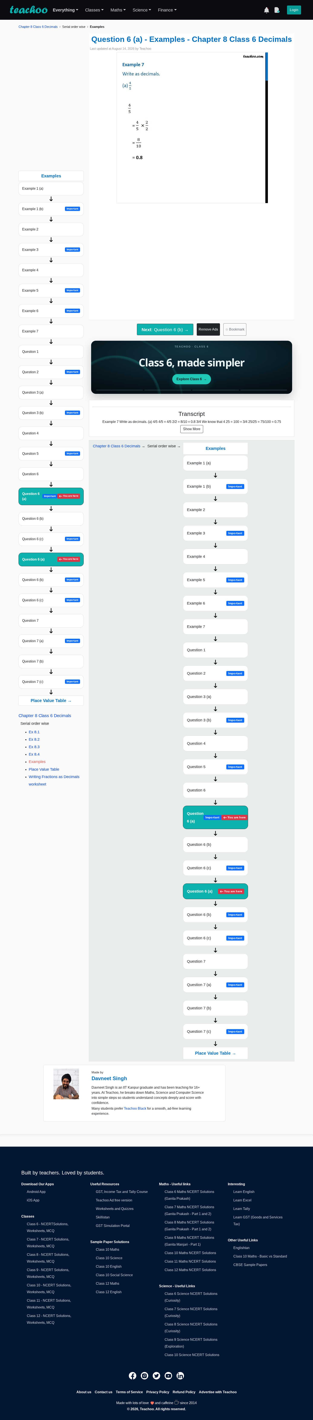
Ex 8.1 (34, 732)
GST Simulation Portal (113, 1226)
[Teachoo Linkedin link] (180, 1375)
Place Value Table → (51, 700)
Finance (165, 10)
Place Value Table (44, 769)
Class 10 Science (109, 1258)
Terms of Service (129, 1392)
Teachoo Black (135, 1108)
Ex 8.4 (34, 754)
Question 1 (30, 351)
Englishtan (241, 1248)
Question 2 (50, 372)
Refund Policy (184, 1392)
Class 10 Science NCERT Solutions (192, 1355)
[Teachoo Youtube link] (169, 1375)
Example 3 (50, 250)
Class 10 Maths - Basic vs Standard (260, 1256)
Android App (36, 1192)
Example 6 (50, 311)
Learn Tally (241, 1209)
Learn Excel (242, 1200)
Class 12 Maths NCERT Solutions (190, 1270)
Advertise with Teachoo (218, 1392)
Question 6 (30, 474)
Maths (116, 10)
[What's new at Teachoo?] (266, 10)
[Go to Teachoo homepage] (28, 10)
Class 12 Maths (107, 1283)
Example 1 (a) (32, 188)
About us (83, 1392)
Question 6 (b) (32, 518)
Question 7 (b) (32, 661)
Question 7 (30, 620)
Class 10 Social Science (114, 1275)
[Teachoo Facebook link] (133, 1375)
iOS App (33, 1200)
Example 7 (30, 331)
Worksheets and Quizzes (115, 1209)
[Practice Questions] (277, 10)
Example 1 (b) (50, 209)
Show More (191, 429)
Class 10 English (109, 1266)
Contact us (103, 1392)
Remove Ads (208, 329)
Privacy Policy (157, 1392)
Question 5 (50, 453)
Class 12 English (109, 1292)
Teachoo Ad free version (114, 1200)
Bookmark (234, 329)
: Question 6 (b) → (165, 329)
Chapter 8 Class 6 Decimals (38, 26)
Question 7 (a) (50, 641)
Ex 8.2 (34, 739)
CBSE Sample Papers (250, 1265)
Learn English (243, 1192)
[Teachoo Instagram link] (145, 1375)
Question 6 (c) (50, 539)
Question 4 (30, 433)
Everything (64, 10)
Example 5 (50, 290)
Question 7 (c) (50, 682)
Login (294, 10)
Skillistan (103, 1217)
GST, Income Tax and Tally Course (122, 1192)
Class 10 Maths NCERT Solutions (190, 1253)
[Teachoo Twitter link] (157, 1375)
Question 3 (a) (32, 392)
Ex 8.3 (34, 747)
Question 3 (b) (50, 413)
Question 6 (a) (50, 496)
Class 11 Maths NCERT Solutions (190, 1261)
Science (140, 10)
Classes (92, 10)
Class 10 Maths (107, 1249)
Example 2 (30, 229)
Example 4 (30, 270)
